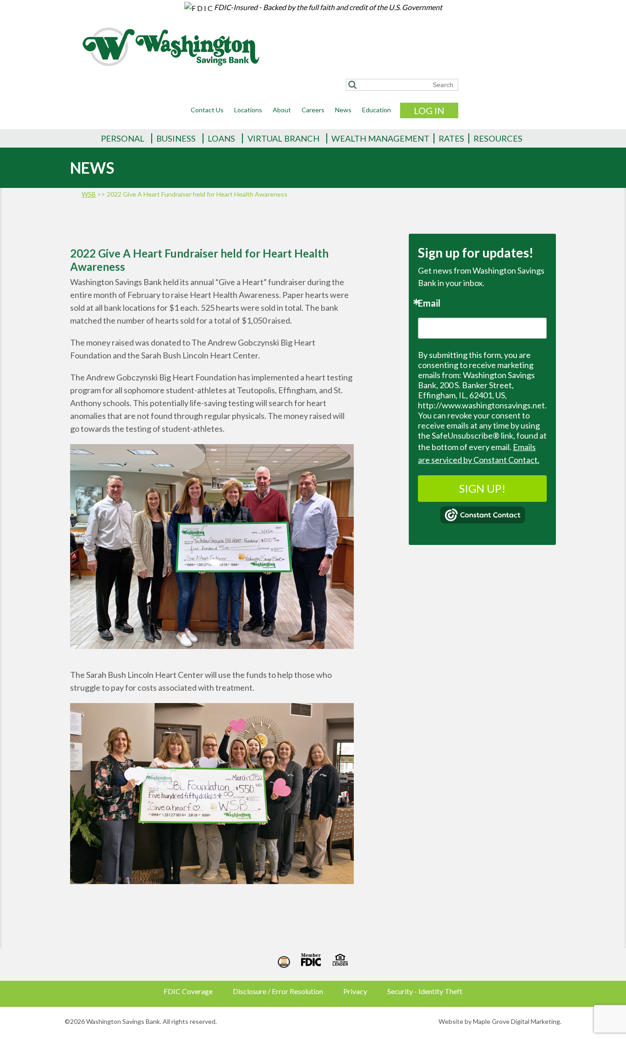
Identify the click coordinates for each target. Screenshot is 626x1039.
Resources (497, 138)
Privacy (355, 991)
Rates (451, 138)
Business (176, 138)
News (343, 110)
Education (376, 110)
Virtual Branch (283, 138)
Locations (248, 110)
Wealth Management (380, 138)
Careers (313, 110)
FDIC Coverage (188, 991)
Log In (429, 110)
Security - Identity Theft (424, 991)
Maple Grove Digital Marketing (516, 1021)
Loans (221, 138)
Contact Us (207, 110)
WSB (89, 194)
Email (429, 303)
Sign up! (482, 488)
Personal (122, 138)
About (282, 110)
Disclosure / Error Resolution (278, 991)
